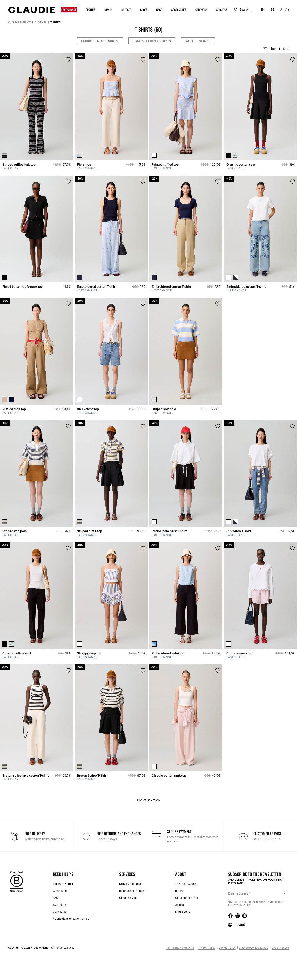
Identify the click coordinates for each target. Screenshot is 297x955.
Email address (238, 893)
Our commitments (186, 897)
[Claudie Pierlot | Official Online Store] (31, 10)
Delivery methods (130, 884)
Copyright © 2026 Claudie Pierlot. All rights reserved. (41, 947)
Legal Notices (280, 947)
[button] (69, 9)
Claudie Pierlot (19, 22)
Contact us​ (60, 891)
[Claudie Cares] (16, 881)
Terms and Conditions (180, 947)
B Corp (179, 891)
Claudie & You (128, 897)
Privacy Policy (206, 947)
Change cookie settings (253, 947)
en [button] (262, 9)
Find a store (182, 911)
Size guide (59, 904)
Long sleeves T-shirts (152, 41)
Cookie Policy (227, 947)
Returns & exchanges (132, 891)
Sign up (285, 893)
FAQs (56, 897)
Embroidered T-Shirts (99, 41)
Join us (179, 904)
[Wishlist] (68, 59)
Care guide (59, 911)
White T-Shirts (197, 41)
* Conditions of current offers (71, 918)
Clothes (41, 22)
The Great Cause (185, 884)
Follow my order (63, 884)
